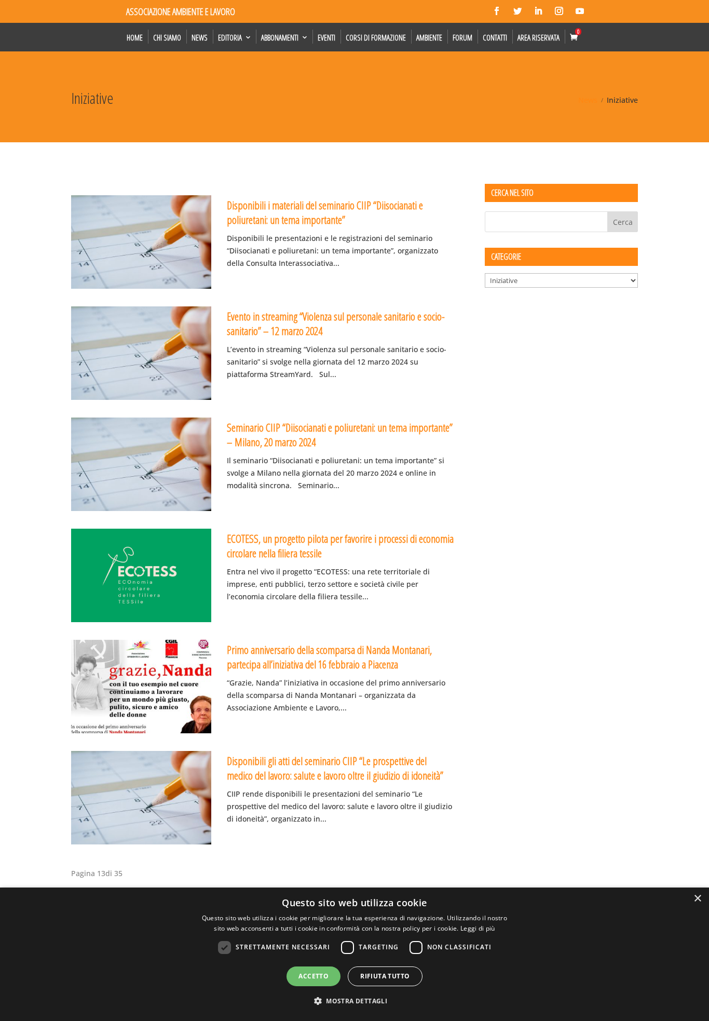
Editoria (230, 37)
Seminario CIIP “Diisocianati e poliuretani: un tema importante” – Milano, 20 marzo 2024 (340, 434)
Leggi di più (477, 928)
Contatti (495, 37)
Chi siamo (167, 37)
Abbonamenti (279, 37)
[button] (354, 1001)
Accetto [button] (313, 976)
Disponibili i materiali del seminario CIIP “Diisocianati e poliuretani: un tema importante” (325, 212)
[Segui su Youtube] (579, 11)
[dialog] (354, 954)
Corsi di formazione (376, 37)
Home (135, 37)
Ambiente (429, 37)
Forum (462, 37)
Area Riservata (538, 37)
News (200, 37)
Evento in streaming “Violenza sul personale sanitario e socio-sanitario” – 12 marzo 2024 (336, 323)
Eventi (326, 37)
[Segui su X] (517, 11)
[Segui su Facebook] (496, 11)
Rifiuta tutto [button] (385, 976)
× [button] (697, 899)
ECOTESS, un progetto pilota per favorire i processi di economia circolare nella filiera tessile (340, 545)
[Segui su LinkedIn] (538, 11)
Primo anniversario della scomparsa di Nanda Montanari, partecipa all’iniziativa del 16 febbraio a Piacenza (329, 656)
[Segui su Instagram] (559, 11)
